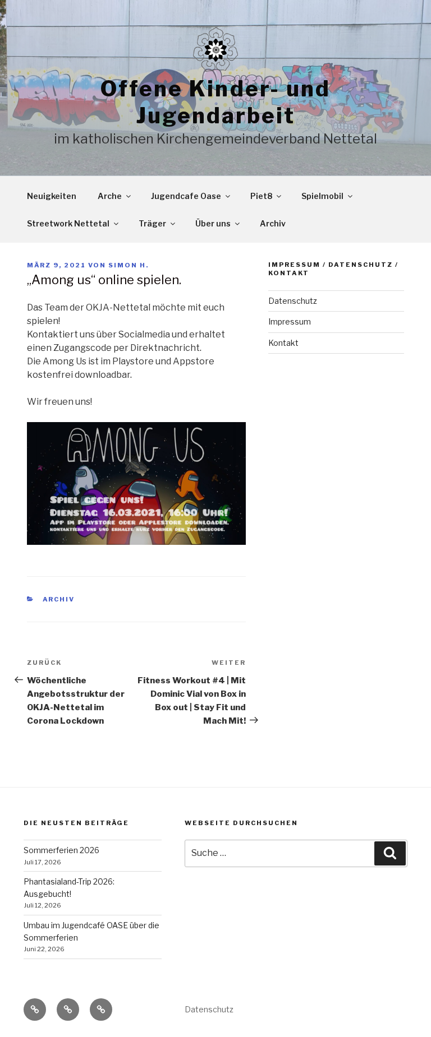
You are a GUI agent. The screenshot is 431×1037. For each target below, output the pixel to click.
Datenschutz (292, 300)
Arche (110, 196)
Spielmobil (322, 196)
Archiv (273, 223)
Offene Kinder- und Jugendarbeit (215, 102)
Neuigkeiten (51, 196)
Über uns (213, 223)
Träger (152, 223)
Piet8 (261, 196)
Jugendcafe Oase (186, 196)
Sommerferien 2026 (61, 850)
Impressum (289, 321)
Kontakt (283, 343)
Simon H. (128, 265)
